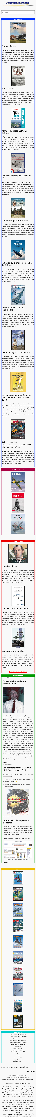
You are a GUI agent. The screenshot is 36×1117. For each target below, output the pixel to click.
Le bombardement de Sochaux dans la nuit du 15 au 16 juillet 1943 (16, 397)
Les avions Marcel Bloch (13, 651)
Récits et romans (18, 1038)
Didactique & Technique (18, 1044)
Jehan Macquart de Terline (15, 220)
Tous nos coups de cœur (18, 672)
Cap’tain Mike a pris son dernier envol (14, 682)
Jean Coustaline (10, 566)
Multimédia (18, 1054)
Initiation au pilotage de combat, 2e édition (17, 264)
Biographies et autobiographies (18, 1036)
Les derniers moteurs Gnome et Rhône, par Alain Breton (17, 769)
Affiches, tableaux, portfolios (18, 1052)
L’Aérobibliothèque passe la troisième (16, 821)
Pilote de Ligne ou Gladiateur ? (16, 352)
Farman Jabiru (9, 46)
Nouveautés (18, 19)
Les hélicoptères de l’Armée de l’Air (17, 177)
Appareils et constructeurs (18, 1034)
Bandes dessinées (18, 1048)
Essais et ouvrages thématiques (18, 1042)
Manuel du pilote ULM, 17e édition (14, 132)
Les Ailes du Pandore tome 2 (15, 608)
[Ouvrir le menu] (18, 8)
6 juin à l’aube (8, 88)
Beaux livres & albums (18, 1050)
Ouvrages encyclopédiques (18, 1040)
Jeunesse (18, 1046)
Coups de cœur (18, 541)
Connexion (31, 1071)
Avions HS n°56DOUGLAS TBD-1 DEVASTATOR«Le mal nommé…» (17, 444)
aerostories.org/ (7, 776)
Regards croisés (18, 1060)
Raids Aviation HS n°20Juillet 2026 (13, 309)
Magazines (18, 869)
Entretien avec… (18, 1061)
